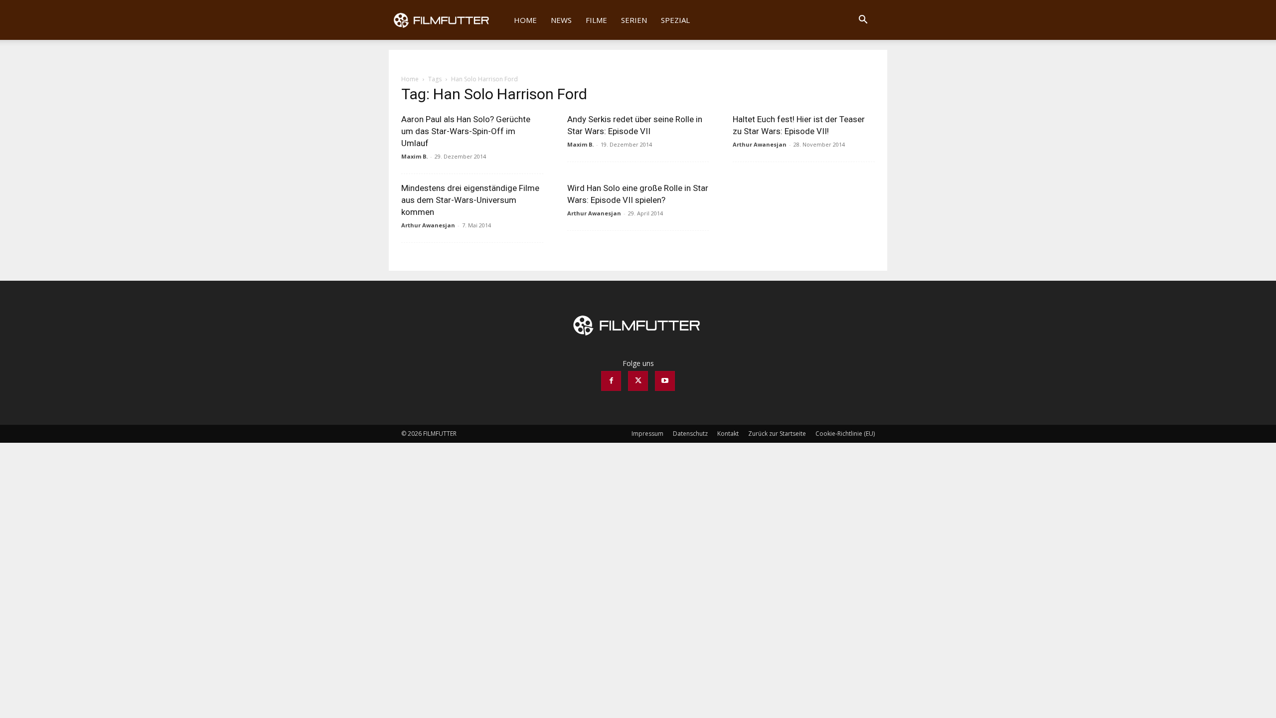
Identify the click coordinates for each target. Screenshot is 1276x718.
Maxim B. (414, 156)
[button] (863, 20)
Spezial (675, 20)
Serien (634, 20)
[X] (638, 381)
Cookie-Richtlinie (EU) (845, 433)
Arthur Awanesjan (760, 144)
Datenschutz (690, 433)
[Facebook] (611, 381)
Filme (596, 20)
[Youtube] (665, 381)
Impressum (647, 433)
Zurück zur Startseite (777, 433)
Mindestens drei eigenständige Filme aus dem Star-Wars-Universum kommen (470, 200)
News (561, 20)
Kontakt (728, 433)
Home (525, 20)
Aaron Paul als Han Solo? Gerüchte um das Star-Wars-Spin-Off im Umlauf (465, 131)
